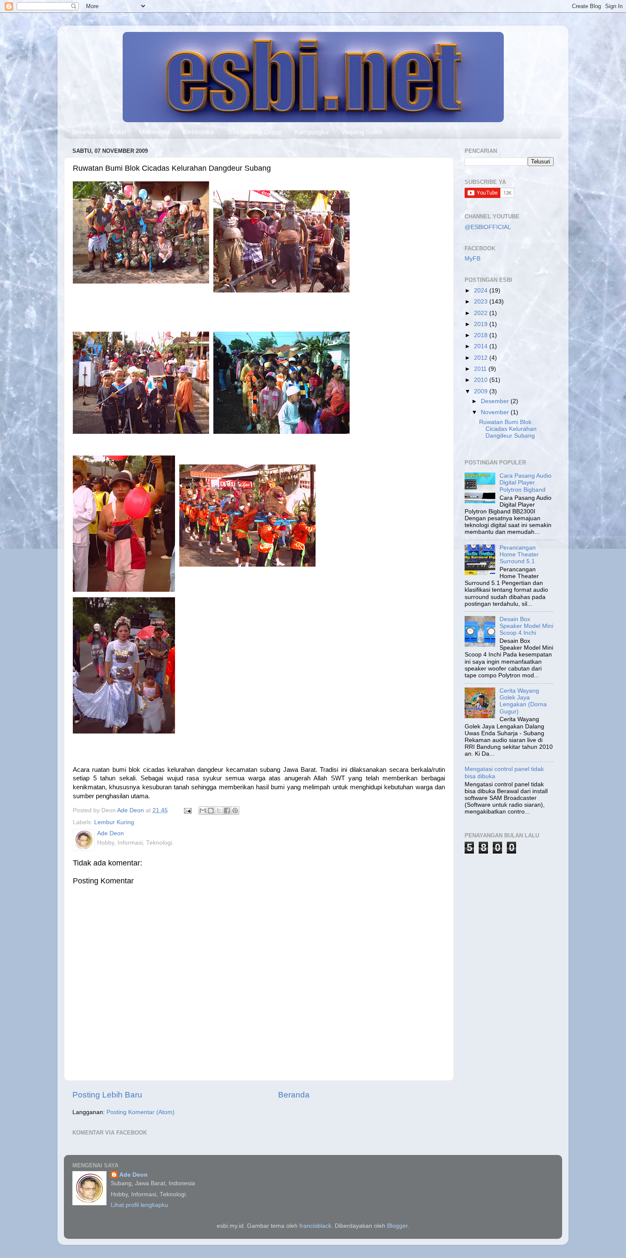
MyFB (472, 258)
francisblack (315, 1226)
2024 (481, 290)
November (496, 412)
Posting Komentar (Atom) (140, 1112)
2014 (481, 346)
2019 (481, 324)
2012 (481, 358)
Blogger (397, 1226)
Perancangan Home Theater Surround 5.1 (519, 554)
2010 (481, 380)
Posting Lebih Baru (107, 1094)
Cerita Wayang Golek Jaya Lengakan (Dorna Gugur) (523, 701)
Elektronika (198, 131)
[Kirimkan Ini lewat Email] (202, 810)
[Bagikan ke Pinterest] (235, 810)
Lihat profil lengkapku (139, 1205)
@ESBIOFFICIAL (488, 227)
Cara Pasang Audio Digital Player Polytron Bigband (525, 483)
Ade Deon (133, 1175)
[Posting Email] (187, 810)
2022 (481, 313)
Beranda (83, 131)
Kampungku (311, 131)
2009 (481, 391)
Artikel (117, 131)
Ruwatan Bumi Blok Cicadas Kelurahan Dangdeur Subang (508, 429)
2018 (481, 335)
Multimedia (154, 131)
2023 (481, 301)
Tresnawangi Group (254, 131)
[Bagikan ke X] (219, 810)
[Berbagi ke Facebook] (227, 810)
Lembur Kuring (114, 822)
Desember (496, 401)
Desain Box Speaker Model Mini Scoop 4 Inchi (526, 626)
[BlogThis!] (211, 810)
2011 (481, 369)
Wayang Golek (362, 131)
